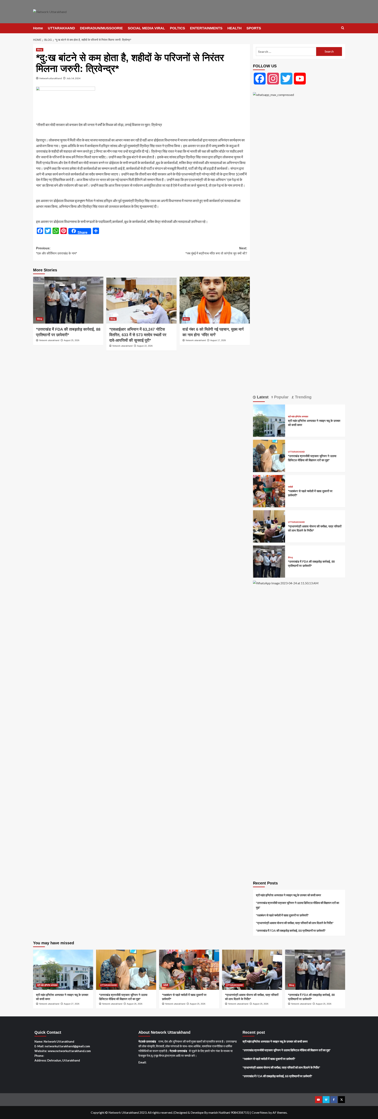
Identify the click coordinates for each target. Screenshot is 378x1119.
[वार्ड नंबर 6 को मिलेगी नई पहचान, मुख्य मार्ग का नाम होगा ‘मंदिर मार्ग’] (215, 300)
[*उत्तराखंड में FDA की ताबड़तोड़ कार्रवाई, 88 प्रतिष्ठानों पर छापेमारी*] (68, 300)
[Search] (342, 28)
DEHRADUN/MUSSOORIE (101, 28)
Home (38, 28)
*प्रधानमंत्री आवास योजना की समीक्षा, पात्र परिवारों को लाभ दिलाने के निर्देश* (295, 923)
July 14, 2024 (73, 78)
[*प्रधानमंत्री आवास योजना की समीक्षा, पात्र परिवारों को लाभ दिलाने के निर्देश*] (269, 526)
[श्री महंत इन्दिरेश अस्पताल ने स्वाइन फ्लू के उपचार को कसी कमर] (269, 420)
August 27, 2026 (71, 1004)
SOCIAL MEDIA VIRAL (146, 28)
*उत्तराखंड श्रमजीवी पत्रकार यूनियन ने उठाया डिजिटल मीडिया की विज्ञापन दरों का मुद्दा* (297, 905)
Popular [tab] (281, 397)
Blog (39, 49)
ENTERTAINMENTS (206, 28)
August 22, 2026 (145, 346)
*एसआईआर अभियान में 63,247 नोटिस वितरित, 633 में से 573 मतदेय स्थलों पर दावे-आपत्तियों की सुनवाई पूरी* (137, 334)
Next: (216, 251)
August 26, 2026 (134, 1004)
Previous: (56, 251)
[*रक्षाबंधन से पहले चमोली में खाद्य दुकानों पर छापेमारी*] (269, 491)
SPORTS (253, 28)
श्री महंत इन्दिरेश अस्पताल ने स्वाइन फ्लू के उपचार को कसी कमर (288, 895)
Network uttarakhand (50, 78)
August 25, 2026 (71, 340)
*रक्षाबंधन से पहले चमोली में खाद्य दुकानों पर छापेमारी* (282, 915)
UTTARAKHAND (61, 28)
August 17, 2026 (218, 340)
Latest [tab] (262, 397)
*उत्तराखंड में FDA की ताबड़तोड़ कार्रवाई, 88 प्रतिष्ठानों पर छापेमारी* (291, 930)
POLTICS (177, 28)
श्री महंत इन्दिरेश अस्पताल (298, 417)
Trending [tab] (302, 397)
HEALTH (234, 28)
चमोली (290, 487)
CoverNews (260, 1112)
